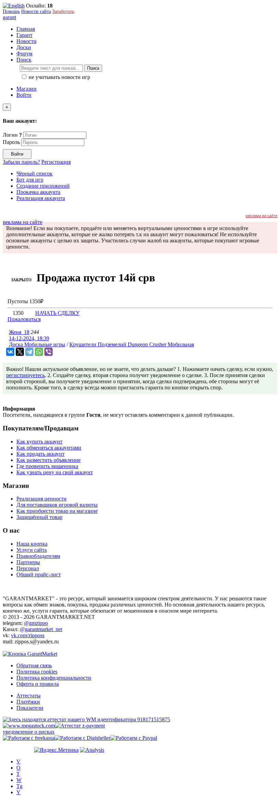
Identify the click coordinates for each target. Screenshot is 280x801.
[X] (20, 352)
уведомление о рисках (29, 732)
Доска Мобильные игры (37, 344)
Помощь (11, 11)
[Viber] (48, 352)
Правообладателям (38, 556)
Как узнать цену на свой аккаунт (54, 472)
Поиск (93, 68)
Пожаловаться (24, 319)
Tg (19, 786)
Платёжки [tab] (28, 702)
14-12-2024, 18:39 (29, 338)
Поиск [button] (23, 60)
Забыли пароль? (21, 162)
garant (9, 17)
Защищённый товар (39, 517)
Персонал (27, 568)
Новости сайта (36, 11)
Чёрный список (34, 173)
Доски (23, 47)
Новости (26, 41)
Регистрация (56, 162)
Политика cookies (36, 672)
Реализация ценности (41, 499)
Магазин (26, 89)
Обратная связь (34, 665)
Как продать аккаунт (40, 454)
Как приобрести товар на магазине (57, 511)
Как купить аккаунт (39, 441)
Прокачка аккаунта (38, 192)
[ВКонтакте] (10, 352)
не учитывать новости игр (58, 77)
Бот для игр (29, 180)
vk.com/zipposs (27, 635)
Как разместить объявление (48, 460)
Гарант (24, 35)
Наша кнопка (31, 544)
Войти (23, 95)
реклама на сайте (261, 215)
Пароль (11, 142)
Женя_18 (19, 332)
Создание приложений (43, 186)
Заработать (63, 11)
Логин (12, 135)
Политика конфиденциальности (53, 678)
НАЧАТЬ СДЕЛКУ (57, 313)
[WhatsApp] (39, 352)
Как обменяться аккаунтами (48, 448)
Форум (24, 53)
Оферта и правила (37, 684)
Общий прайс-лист (38, 574)
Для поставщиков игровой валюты (57, 505)
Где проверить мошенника (47, 466)
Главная (25, 29)
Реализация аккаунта (40, 198)
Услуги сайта (31, 550)
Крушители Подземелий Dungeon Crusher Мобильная (131, 344)
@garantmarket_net (41, 629)
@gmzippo (36, 623)
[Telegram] (29, 352)
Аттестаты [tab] (28, 695)
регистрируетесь (25, 375)
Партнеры (28, 562)
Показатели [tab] (29, 708)
